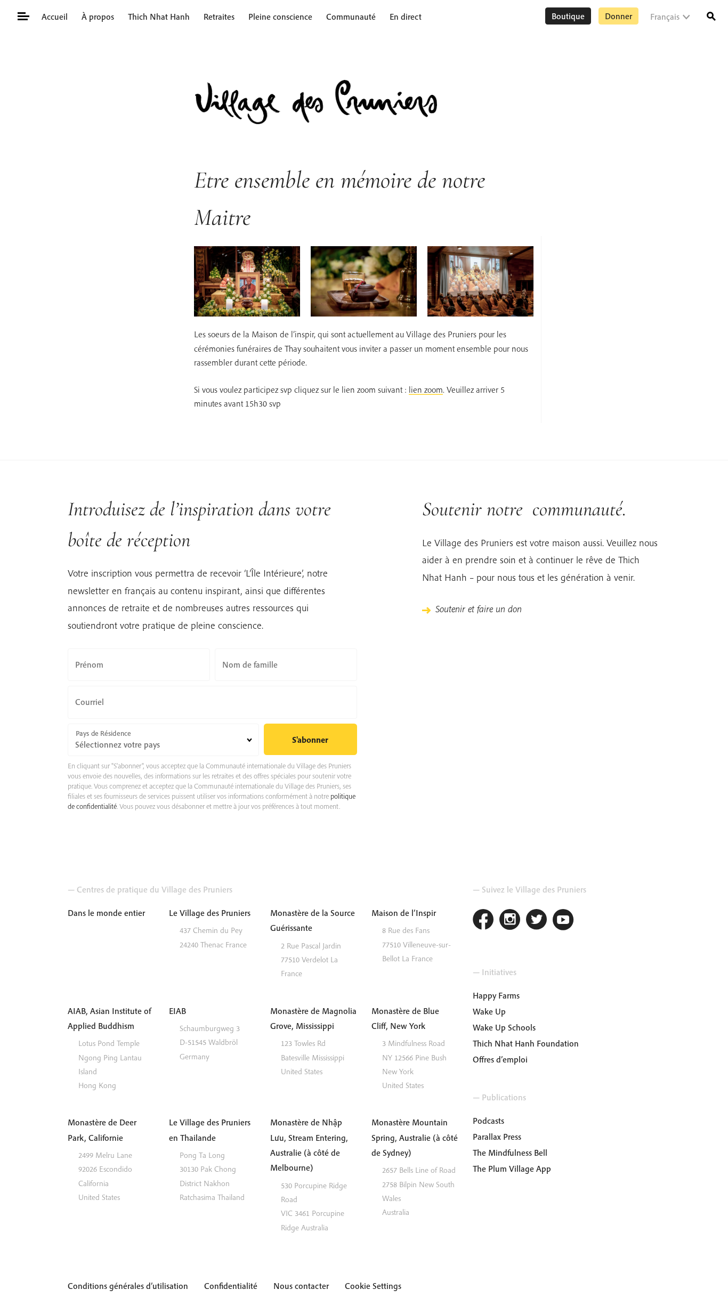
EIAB (177, 1010)
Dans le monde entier (106, 912)
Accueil (55, 16)
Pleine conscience (280, 16)
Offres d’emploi (500, 1059)
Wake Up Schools (504, 1027)
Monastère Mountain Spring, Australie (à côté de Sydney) (414, 1137)
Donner (618, 16)
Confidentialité (230, 1285)
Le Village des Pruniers (209, 912)
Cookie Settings (373, 1285)
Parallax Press (497, 1136)
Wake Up (489, 1011)
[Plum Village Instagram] (510, 921)
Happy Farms (496, 995)
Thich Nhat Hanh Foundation (526, 1043)
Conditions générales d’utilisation (128, 1285)
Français (665, 16)
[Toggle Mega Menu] (22, 15)
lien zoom (426, 389)
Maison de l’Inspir (403, 912)
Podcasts (488, 1120)
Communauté (351, 16)
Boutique (568, 16)
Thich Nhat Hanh (159, 16)
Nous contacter (301, 1285)
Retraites (219, 16)
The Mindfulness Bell (510, 1152)
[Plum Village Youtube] (563, 921)
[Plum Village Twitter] (536, 921)
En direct (406, 16)
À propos (98, 16)
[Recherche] (711, 15)
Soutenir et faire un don (478, 609)
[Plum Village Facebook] (483, 921)
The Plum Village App (512, 1168)
